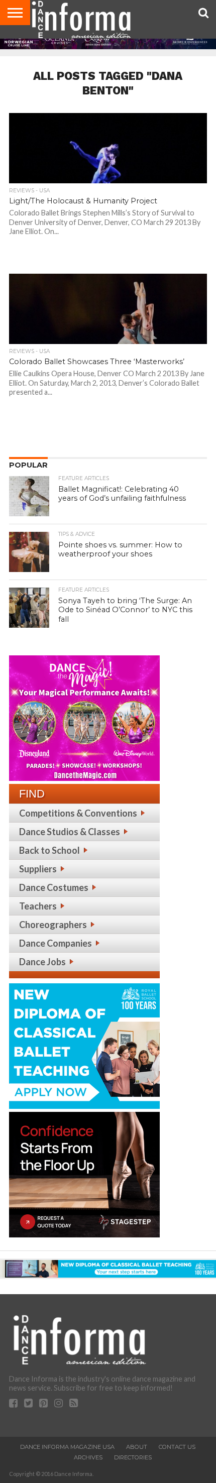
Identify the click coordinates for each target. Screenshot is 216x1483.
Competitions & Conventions (78, 813)
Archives (88, 1457)
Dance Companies (55, 943)
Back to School (49, 850)
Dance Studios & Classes (69, 831)
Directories (133, 1457)
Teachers (38, 905)
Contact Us (177, 1446)
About (136, 1446)
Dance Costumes (53, 887)
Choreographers (53, 924)
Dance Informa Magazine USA (67, 1446)
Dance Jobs (42, 961)
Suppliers (38, 868)
